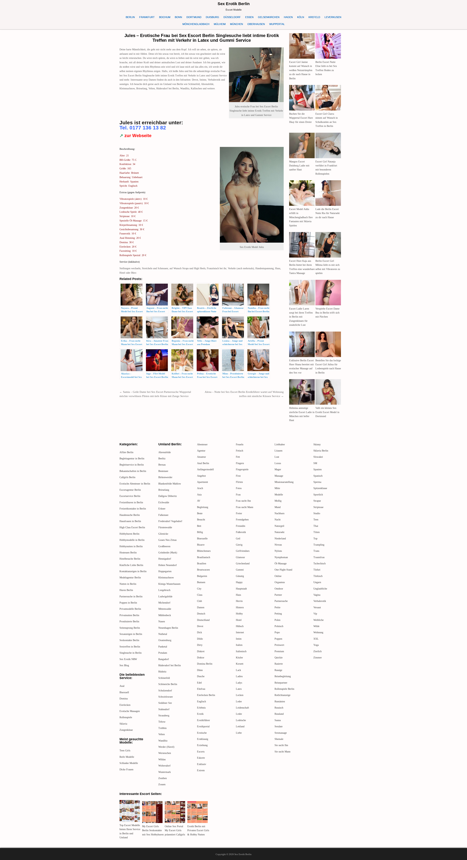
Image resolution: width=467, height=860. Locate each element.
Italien (239, 645)
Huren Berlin (126, 590)
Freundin (240, 526)
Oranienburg (164, 640)
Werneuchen (164, 753)
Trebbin (162, 728)
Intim (239, 638)
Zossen (161, 784)
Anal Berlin (203, 463)
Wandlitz (162, 740)
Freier (239, 513)
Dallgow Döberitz (167, 496)
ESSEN (249, 17)
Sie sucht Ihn (281, 745)
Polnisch (279, 626)
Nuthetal (162, 634)
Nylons (278, 551)
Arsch (200, 488)
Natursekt (279, 532)
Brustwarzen (203, 569)
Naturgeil (279, 526)
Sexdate (279, 726)
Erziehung (202, 745)
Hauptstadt (241, 588)
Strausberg (163, 715)
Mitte (277, 488)
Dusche (200, 676)
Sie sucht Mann (282, 751)
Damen (200, 607)
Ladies (239, 676)
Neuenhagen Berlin (168, 627)
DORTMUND (193, 17)
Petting (278, 613)
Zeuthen (162, 778)
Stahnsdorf (163, 709)
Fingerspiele (242, 469)
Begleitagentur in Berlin (131, 458)
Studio (316, 513)
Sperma (317, 482)
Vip (315, 613)
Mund (278, 507)
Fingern (240, 463)
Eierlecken (124, 705)
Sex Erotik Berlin (234, 3)
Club (199, 601)
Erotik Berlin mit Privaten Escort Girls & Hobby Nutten (198, 830)
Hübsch (240, 626)
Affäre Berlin (126, 452)
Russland (279, 714)
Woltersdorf (164, 765)
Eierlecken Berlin (206, 695)
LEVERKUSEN (333, 17)
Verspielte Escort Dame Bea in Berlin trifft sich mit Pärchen (327, 312)
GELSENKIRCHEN (268, 17)
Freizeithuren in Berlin (131, 502)
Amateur (201, 457)
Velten (161, 734)
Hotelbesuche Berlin (129, 558)
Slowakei (318, 457)
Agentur (201, 450)
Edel (199, 682)
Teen (315, 519)
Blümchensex (204, 551)
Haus (238, 595)
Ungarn (317, 582)
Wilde (316, 626)
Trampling (318, 544)
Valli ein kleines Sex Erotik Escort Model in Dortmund (327, 412)
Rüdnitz (162, 671)
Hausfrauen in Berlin (130, 521)
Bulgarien (202, 576)
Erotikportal (203, 726)
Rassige (278, 670)
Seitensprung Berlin (129, 627)
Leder (239, 701)
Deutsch (201, 613)
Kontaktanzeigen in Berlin (132, 571)
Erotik (200, 714)
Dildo (200, 638)
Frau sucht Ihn (243, 500)
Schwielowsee (165, 696)
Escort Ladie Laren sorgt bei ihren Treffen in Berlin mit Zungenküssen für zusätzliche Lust (301, 316)
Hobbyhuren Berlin (129, 533)
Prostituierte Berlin (129, 621)
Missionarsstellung (284, 482)
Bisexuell (124, 692)
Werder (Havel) (166, 747)
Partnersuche (281, 601)
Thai (315, 526)
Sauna (278, 720)
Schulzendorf (165, 690)
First (238, 475)
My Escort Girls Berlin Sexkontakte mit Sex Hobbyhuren (153, 830)
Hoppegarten (164, 571)
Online (278, 576)
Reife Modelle (126, 757)
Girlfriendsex (243, 551)
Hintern (240, 607)
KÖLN (300, 17)
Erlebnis (201, 707)
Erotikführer (203, 720)
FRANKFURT (147, 17)
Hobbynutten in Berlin (131, 546)
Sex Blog (124, 665)
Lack (238, 670)
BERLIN (130, 17)
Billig (200, 532)
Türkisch (318, 576)
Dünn (200, 670)
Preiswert (279, 645)
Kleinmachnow (166, 577)
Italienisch (241, 651)
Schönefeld (164, 678)
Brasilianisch (203, 557)
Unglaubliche (320, 588)
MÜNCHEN (236, 24)
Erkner (161, 508)
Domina (123, 698)
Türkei (316, 569)
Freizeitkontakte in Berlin (132, 508)
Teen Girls (124, 750)
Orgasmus (280, 582)
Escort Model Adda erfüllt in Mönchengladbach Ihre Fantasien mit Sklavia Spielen (301, 217)
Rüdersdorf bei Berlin (169, 665)
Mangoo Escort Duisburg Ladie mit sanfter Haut (299, 165)
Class (199, 595)
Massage (279, 475)
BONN (178, 17)
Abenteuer (202, 444)
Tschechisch (319, 563)
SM (315, 463)
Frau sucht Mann (244, 507)
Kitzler (239, 657)
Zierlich (317, 651)
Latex (239, 689)
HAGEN (288, 17)
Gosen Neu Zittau (167, 540)
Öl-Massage (281, 563)
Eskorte (201, 757)
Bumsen (201, 582)
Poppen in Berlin (128, 602)
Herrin (239, 601)
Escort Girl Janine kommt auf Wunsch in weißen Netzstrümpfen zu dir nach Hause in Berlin (300, 70)
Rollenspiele (125, 717)
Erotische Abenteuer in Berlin (134, 483)
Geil (238, 538)
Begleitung (202, 507)
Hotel (239, 620)
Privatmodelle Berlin (130, 609)
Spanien (317, 469)
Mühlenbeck (164, 615)
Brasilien (201, 563)
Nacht (278, 519)
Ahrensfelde (164, 452)
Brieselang (163, 490)
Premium (279, 651)
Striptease (318, 507)
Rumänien (280, 701)
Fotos (239, 488)
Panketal (162, 646)
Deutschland (203, 620)
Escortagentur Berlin (130, 490)
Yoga (316, 645)
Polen (277, 620)
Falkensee (163, 515)
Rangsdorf (163, 659)
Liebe (239, 732)
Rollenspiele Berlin (284, 689)
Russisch (279, 707)
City (199, 588)
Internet (240, 632)
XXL (316, 638)
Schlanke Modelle (128, 763)
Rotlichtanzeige (282, 695)
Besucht (201, 519)
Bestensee (163, 471)
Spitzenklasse (320, 488)
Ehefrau (201, 689)
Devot (200, 626)
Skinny (317, 444)
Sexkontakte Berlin (129, 640)
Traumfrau (319, 557)
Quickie (279, 657)
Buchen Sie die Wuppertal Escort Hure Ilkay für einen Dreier (301, 117)
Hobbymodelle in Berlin (131, 540)
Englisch (201, 701)
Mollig (278, 500)
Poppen (278, 638)
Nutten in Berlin (127, 584)
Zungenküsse (126, 730)
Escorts (200, 751)
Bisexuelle (202, 538)
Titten (316, 532)
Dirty (199, 645)
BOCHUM (164, 17)
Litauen (278, 450)
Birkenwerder (165, 477)
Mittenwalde (164, 609)
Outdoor (279, 588)
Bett (199, 526)
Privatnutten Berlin (129, 615)
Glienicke (163, 533)
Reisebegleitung (283, 676)
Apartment (202, 482)
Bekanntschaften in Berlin (132, 471)
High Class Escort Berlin (132, 527)
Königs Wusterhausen (169, 584)
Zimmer (317, 657)
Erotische (202, 732)
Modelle (279, 494)
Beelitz (161, 458)
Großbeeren (164, 546)
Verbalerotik (319, 601)
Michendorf (164, 602)
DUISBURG (212, 17)
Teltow (161, 721)
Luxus (278, 463)
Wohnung (318, 632)
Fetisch (239, 450)
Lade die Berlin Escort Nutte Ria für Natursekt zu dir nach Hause (327, 213)
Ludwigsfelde (165, 596)
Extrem (201, 770)
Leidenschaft (242, 707)
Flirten (239, 482)
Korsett (239, 663)
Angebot (201, 475)
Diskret (200, 651)
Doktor (200, 657)
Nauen (161, 621)
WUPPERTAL (277, 24)
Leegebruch (164, 590)
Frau (238, 494)
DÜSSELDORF (232, 17)
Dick (199, 632)
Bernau (162, 464)
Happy (239, 582)
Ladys (239, 682)
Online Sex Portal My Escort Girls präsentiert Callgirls (175, 830)
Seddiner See (165, 703)
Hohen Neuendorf (167, 565)
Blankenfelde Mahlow (169, 483)
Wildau (162, 759)
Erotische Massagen (129, 711)
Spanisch (318, 475)
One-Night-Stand (283, 569)
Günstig (240, 576)
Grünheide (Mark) (167, 552)
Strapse (317, 500)
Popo (277, 632)
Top (315, 538)
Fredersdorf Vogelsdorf (170, 521)
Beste (199, 513)
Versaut (317, 607)
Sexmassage (281, 732)
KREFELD (314, 17)
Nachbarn (279, 513)
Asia (199, 494)
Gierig (239, 544)
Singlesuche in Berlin (130, 652)
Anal (121, 686)
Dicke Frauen (126, 769)
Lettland (240, 726)
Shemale (279, 739)
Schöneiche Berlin (167, 684)
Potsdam (162, 652)
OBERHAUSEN (256, 24)
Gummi (240, 569)
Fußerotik (241, 532)
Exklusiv (201, 764)
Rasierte (279, 663)
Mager (278, 469)
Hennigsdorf (164, 558)
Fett (238, 457)
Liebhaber (280, 444)
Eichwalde (163, 502)
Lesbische (241, 720)
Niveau (278, 544)
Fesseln (239, 444)
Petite (277, 607)
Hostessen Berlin (128, 552)
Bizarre (200, 544)
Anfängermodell (205, 469)
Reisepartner (281, 682)
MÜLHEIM (220, 24)
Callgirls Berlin (127, 477)
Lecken (239, 695)
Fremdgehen (242, 519)
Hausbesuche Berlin (129, 515)
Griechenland (243, 563)
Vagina (316, 595)
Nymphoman (281, 557)
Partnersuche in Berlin (130, 596)
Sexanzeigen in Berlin (130, 634)
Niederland (280, 538)
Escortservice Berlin (129, 496)
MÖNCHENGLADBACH (195, 24)
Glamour (240, 557)
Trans (316, 551)
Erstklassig (202, 739)
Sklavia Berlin (320, 450)
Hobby (239, 613)
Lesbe (239, 714)
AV (198, 500)
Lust (277, 457)
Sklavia (123, 723)
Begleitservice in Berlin (131, 464)
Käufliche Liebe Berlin (131, 565)
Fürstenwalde (165, 527)
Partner (278, 595)
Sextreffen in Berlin (129, 646)
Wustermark (164, 772)
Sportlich (318, 494)
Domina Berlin (204, 663)
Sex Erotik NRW (128, 659)
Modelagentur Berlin (130, 577)
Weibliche (318, 620)
